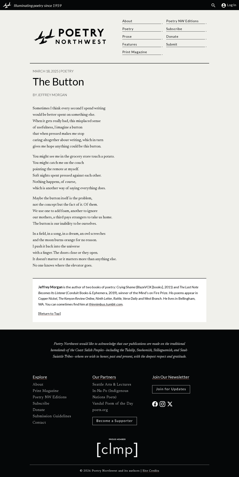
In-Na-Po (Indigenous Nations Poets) (110, 394)
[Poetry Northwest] (70, 36)
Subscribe (174, 29)
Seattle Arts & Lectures (111, 384)
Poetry (128, 29)
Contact (39, 423)
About (127, 21)
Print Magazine (134, 52)
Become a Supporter (114, 421)
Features (129, 44)
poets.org (100, 410)
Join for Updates (171, 389)
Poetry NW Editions (182, 21)
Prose (127, 36)
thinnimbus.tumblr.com (105, 304)
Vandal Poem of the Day (112, 404)
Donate (172, 36)
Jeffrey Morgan (52, 95)
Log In (231, 5)
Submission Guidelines (52, 416)
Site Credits (151, 471)
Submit (171, 44)
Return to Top (49, 313)
